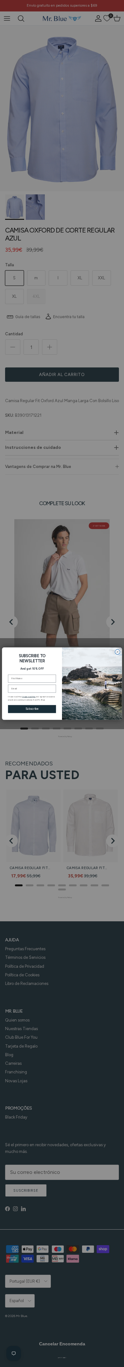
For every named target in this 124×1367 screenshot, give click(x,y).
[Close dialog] (117, 651)
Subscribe (32, 708)
